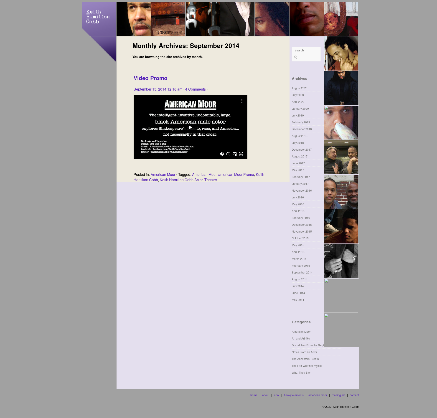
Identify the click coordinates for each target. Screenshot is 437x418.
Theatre (210, 179)
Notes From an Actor (304, 352)
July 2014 (298, 286)
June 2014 (298, 293)
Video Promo (151, 78)
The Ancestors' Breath (305, 359)
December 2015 (302, 224)
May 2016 (298, 204)
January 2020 (300, 108)
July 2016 (298, 197)
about (265, 395)
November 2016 (302, 190)
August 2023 (299, 88)
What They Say (301, 372)
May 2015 (298, 245)
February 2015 (301, 265)
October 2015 (300, 238)
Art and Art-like (301, 338)
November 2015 (302, 231)
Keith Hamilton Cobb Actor (181, 179)
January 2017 (300, 183)
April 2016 (298, 211)
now (276, 395)
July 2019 (298, 115)
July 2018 (298, 142)
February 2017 (301, 177)
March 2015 (299, 259)
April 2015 (298, 252)
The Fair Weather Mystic (307, 365)
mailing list (338, 395)
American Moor (163, 174)
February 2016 (301, 218)
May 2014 (298, 299)
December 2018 (302, 129)
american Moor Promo (236, 174)
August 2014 (299, 279)
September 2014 (302, 272)
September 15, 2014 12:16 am (158, 89)
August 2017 (299, 156)
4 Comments (195, 89)
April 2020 (298, 102)
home (253, 395)
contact (354, 395)
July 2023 (298, 95)
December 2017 (302, 149)
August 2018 (299, 136)
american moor (317, 395)
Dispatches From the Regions (310, 345)
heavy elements (294, 395)
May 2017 (298, 170)
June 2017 (298, 163)
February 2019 (301, 122)
